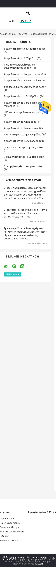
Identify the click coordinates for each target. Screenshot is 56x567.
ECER (40, 563)
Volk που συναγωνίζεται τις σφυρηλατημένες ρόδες (19, 66)
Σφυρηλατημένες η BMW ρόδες (21, 96)
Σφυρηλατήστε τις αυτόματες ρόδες (25, 48)
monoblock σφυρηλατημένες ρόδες (24, 147)
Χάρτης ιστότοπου (9, 540)
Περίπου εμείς (7, 518)
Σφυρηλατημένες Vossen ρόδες (22, 80)
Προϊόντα (25, 21)
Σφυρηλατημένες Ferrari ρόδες (21, 140)
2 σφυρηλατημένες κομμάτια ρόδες (24, 156)
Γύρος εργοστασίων (10, 523)
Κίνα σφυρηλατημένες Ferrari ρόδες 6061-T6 (28, 558)
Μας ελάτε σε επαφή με (12, 531)
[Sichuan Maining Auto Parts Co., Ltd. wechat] (24, 266)
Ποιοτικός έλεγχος (9, 527)
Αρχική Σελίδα (7, 34)
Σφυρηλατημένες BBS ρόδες (20, 58)
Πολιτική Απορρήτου (14, 557)
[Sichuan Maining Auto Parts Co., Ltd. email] (8, 266)
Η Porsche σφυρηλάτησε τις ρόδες (23, 112)
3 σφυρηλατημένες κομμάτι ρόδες (23, 166)
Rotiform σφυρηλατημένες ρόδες (22, 134)
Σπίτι (12, 21)
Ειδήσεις (4, 536)
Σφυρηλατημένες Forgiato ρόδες (22, 74)
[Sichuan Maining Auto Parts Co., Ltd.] (28, 13)
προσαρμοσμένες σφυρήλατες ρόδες (25, 86)
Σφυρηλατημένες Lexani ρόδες (21, 128)
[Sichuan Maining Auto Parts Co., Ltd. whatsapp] (16, 266)
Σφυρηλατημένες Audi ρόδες (20, 121)
